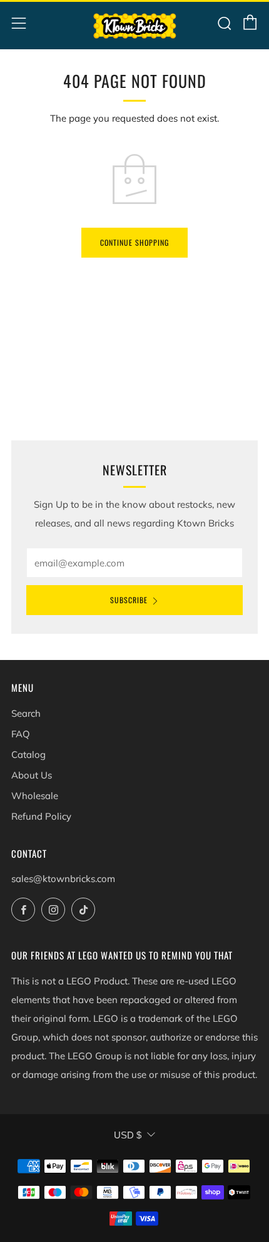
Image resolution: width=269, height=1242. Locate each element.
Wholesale (34, 796)
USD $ (127, 1135)
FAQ (20, 734)
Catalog (28, 754)
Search (26, 713)
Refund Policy (41, 816)
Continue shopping (134, 242)
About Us (31, 775)
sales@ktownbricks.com (63, 879)
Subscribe (129, 599)
